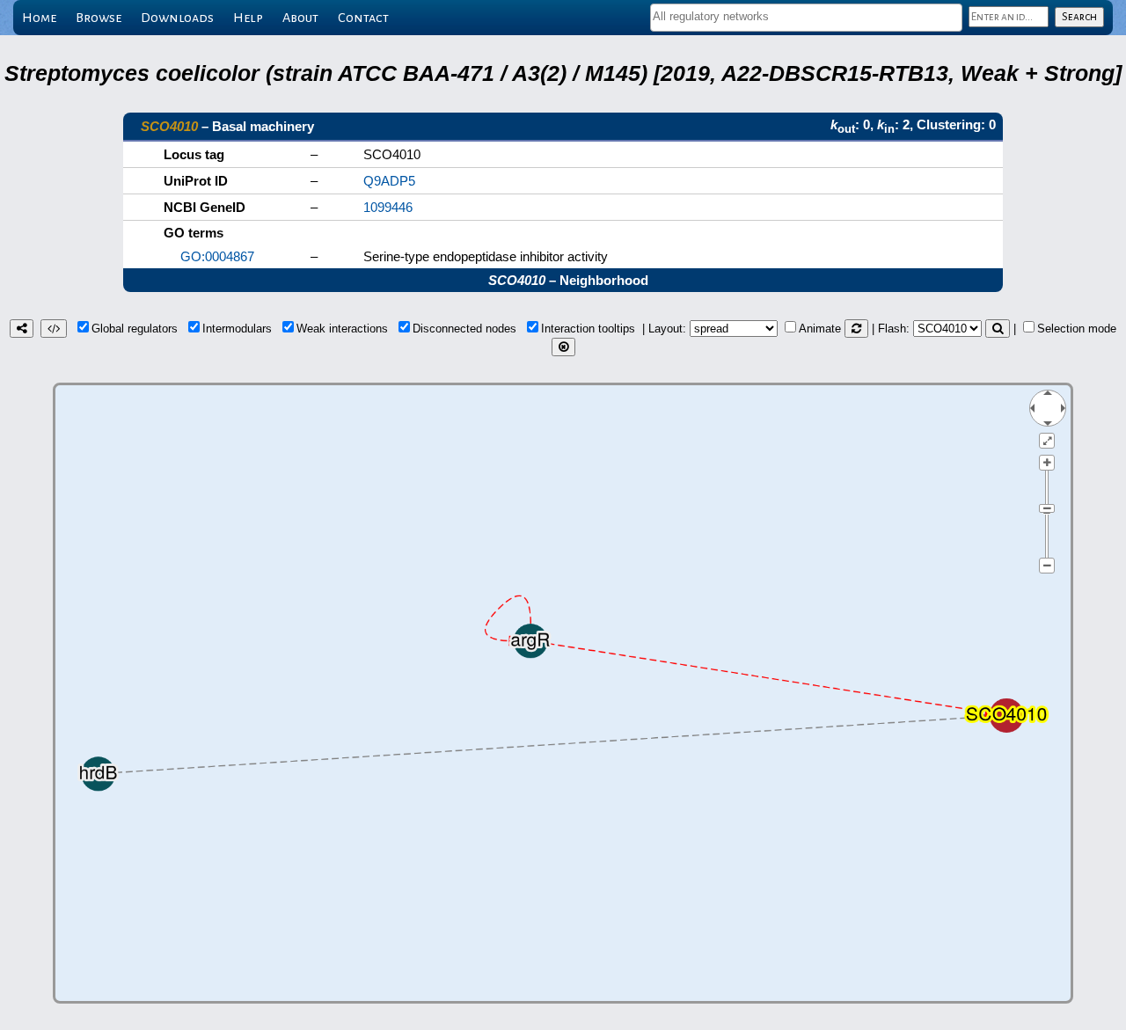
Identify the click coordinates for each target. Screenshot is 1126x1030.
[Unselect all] (563, 347)
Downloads (177, 18)
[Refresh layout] (856, 328)
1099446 (388, 207)
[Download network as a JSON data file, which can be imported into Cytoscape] (53, 328)
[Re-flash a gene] (997, 328)
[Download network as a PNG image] (21, 328)
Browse (98, 18)
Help (248, 18)
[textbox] (806, 16)
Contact (363, 18)
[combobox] (806, 18)
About (300, 18)
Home (39, 18)
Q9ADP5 (389, 180)
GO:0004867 (217, 256)
